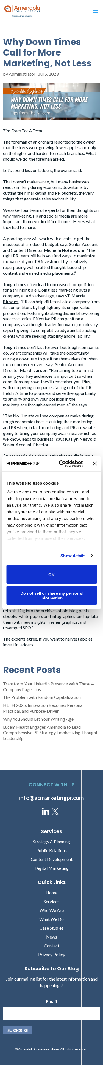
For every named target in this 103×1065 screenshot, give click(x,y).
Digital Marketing (52, 868)
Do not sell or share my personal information (51, 595)
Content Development (52, 859)
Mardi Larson (34, 370)
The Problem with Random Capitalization (42, 697)
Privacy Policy (51, 954)
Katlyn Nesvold (80, 439)
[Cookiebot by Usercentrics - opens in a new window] (61, 463)
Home (51, 892)
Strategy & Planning (51, 841)
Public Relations (51, 850)
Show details (72, 555)
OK (51, 574)
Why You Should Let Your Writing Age (38, 719)
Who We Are (52, 910)
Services (51, 901)
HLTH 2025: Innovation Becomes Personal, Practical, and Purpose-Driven (43, 707)
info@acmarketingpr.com (51, 797)
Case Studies (51, 928)
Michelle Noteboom (64, 250)
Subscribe (17, 1030)
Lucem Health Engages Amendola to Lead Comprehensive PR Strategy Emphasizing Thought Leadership (50, 732)
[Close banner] (95, 464)
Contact (51, 945)
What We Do (51, 919)
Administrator (22, 73)
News (51, 936)
